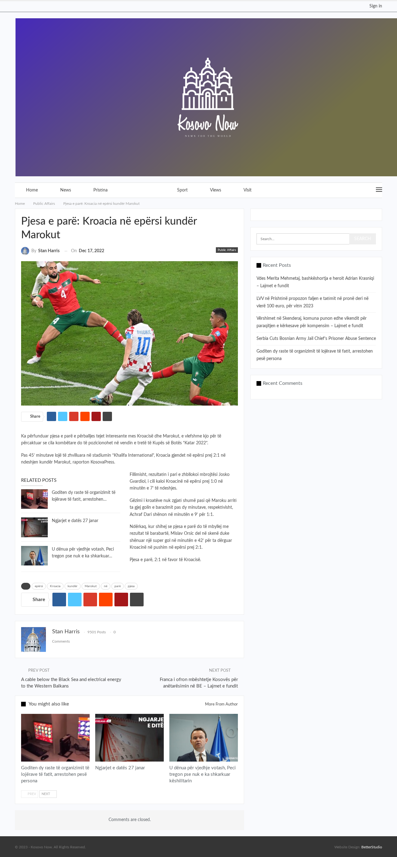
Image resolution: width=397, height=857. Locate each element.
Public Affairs (142, 190)
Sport (182, 190)
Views (215, 190)
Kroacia (55, 586)
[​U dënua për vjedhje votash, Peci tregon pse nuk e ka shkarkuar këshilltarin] (34, 556)
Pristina (100, 190)
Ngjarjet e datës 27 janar (75, 521)
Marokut (91, 586)
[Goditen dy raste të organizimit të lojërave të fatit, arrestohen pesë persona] (34, 499)
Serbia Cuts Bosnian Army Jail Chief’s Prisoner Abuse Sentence (316, 338)
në (105, 586)
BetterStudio (371, 847)
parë (117, 586)
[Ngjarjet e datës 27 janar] (34, 527)
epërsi (39, 586)
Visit (247, 190)
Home (32, 190)
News (65, 190)
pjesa (131, 586)
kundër (73, 586)
